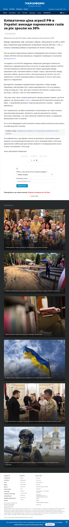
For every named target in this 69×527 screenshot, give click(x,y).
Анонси (26, 9)
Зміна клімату (24, 156)
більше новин (34, 196)
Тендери (38, 489)
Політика (22, 482)
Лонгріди (6, 491)
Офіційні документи (10, 498)
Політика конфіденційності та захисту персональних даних (42, 496)
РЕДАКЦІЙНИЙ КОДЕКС (42, 502)
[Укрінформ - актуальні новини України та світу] (34, 3)
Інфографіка (7, 489)
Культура (32, 13)
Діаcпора (22, 497)
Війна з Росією (43, 156)
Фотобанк (12, 9)
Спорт (39, 13)
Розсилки (38, 504)
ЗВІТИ (37, 500)
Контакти (38, 480)
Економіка (12, 13)
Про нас (38, 478)
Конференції (7, 496)
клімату (27, 100)
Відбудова (23, 480)
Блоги (6, 487)
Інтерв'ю (6, 480)
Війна (5, 13)
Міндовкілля (11, 58)
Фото (5, 482)
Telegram (31, 192)
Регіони (24, 13)
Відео (5, 484)
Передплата (39, 482)
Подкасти (7, 475)
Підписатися (22, 185)
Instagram (38, 192)
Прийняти (50, 524)
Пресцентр (19, 9)
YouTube (47, 192)
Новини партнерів (9, 493)
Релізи (6, 500)
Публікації (7, 478)
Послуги (5, 9)
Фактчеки (22, 486)
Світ (19, 13)
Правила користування (42, 486)
